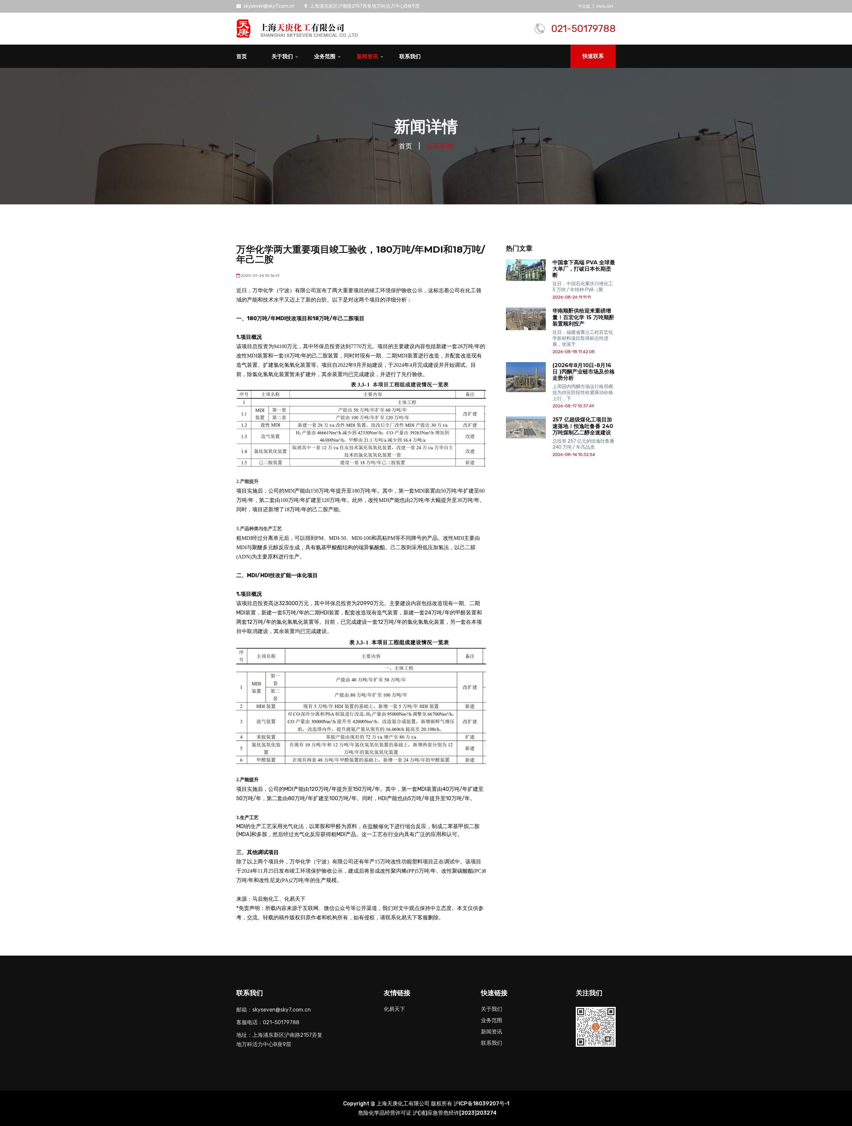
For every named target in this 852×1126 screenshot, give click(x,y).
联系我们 (410, 56)
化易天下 (394, 1009)
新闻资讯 (367, 56)
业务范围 (324, 56)
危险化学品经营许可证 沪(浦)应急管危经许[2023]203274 (427, 1113)
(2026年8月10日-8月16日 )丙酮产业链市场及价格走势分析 (583, 371)
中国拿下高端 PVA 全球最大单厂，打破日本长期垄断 (583, 268)
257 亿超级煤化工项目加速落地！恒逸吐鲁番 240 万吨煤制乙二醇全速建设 (582, 425)
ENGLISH (604, 6)
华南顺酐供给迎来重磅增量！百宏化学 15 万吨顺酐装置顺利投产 (583, 317)
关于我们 (282, 56)
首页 (241, 56)
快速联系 (593, 56)
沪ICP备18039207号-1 (481, 1103)
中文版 (584, 6)
